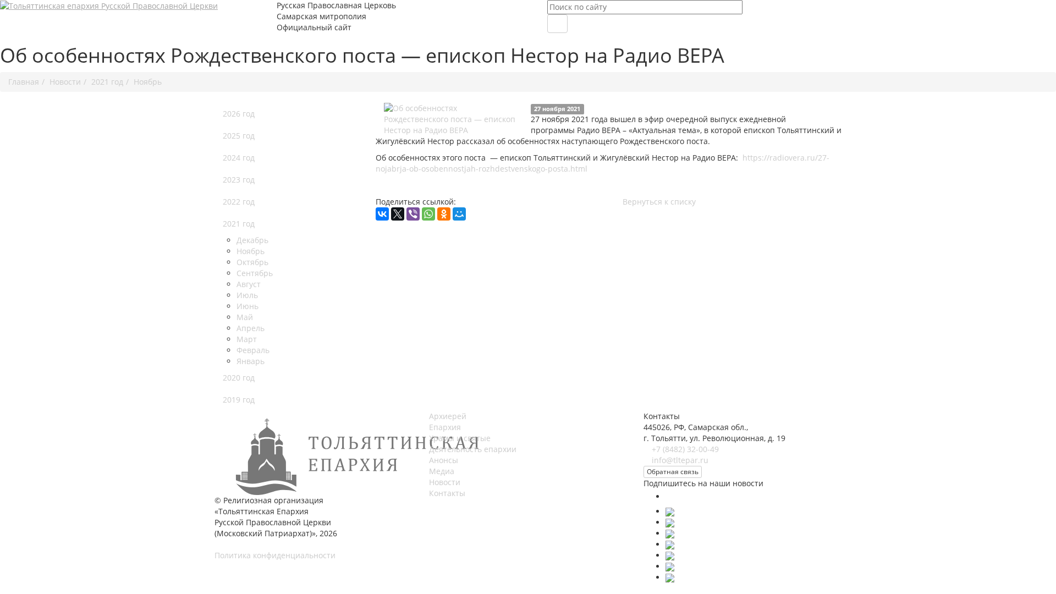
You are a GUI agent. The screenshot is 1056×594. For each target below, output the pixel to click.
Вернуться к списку (659, 201)
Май (245, 317)
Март (247, 339)
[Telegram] (670, 544)
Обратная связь (672, 471)
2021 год (239, 223)
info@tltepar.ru (680, 460)
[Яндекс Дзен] (670, 577)
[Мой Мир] (459, 214)
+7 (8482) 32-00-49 (685, 449)
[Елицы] (670, 566)
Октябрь (252, 262)
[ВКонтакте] (382, 214)
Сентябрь (255, 273)
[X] (397, 214)
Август (249, 284)
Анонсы (443, 460)
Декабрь (252, 240)
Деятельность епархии (472, 449)
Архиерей (447, 416)
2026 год (239, 113)
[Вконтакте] (670, 511)
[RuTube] (670, 555)
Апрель (251, 328)
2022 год (239, 201)
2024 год (239, 157)
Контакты (447, 493)
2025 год (239, 135)
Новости (444, 482)
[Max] (674, 496)
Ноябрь (251, 251)
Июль (247, 295)
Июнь (247, 306)
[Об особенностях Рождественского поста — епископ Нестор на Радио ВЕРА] (453, 119)
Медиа (441, 471)
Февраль (253, 350)
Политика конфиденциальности (275, 555)
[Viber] (413, 214)
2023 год (239, 179)
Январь (251, 361)
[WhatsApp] (428, 214)
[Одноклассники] (443, 214)
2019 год (239, 399)
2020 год (239, 377)
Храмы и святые (460, 438)
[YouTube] (670, 533)
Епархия (445, 427)
